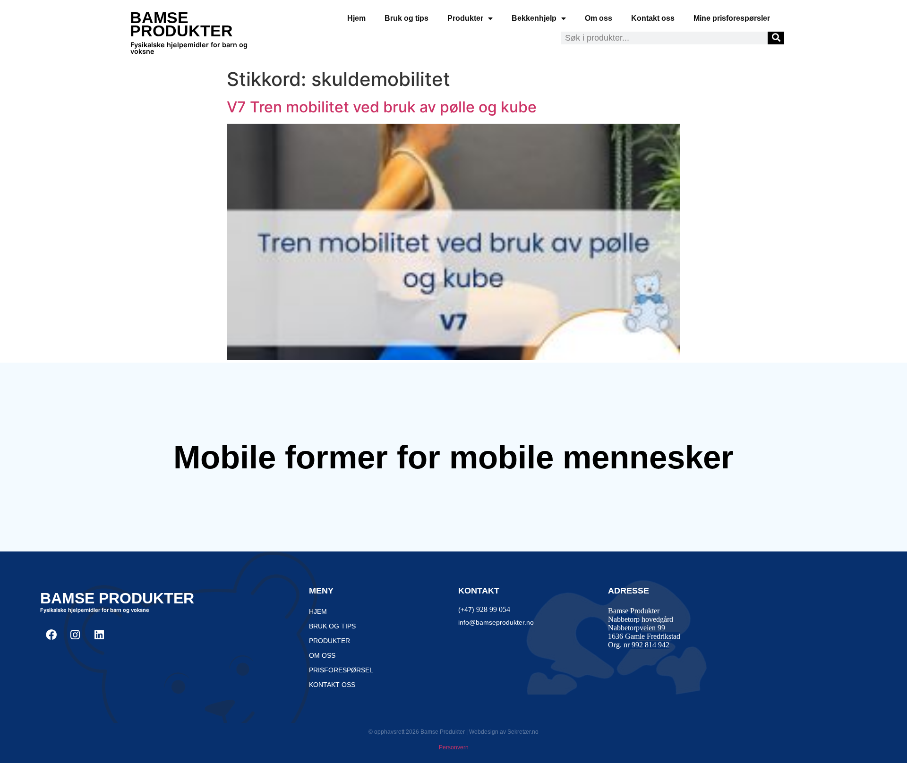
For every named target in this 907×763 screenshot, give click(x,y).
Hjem (356, 18)
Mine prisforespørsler (731, 18)
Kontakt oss (653, 18)
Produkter (465, 18)
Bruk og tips (406, 18)
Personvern (454, 747)
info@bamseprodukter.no (496, 622)
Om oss (598, 18)
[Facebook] (51, 634)
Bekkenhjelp (534, 18)
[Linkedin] (99, 634)
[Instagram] (75, 634)
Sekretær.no (523, 732)
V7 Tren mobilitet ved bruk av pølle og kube (382, 107)
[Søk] (776, 38)
